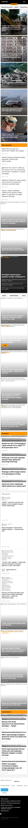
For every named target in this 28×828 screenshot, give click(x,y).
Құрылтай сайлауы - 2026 (9, 230)
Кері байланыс (5, 810)
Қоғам (25, 785)
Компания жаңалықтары (13, 803)
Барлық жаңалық (5, 785)
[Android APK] (4, 814)
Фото (3, 406)
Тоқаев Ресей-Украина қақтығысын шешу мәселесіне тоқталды (12, 284)
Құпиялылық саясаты (7, 805)
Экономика (20, 785)
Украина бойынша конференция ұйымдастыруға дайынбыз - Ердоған (14, 280)
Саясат (13, 785)
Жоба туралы (4, 798)
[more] (26, 33)
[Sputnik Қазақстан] (5, 2)
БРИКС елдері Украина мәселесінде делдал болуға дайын (13, 288)
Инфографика (5, 352)
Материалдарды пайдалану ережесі (11, 801)
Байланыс (3, 803)
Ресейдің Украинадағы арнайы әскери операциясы (13, 276)
